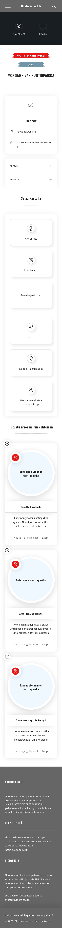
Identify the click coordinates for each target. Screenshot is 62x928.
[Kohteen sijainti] (7, 443)
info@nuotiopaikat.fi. (16, 849)
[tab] (31, 168)
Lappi (31, 64)
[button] (31, 168)
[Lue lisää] (31, 533)
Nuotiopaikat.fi (31, 6)
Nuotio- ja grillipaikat (31, 55)
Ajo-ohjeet (31, 238)
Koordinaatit (31, 270)
